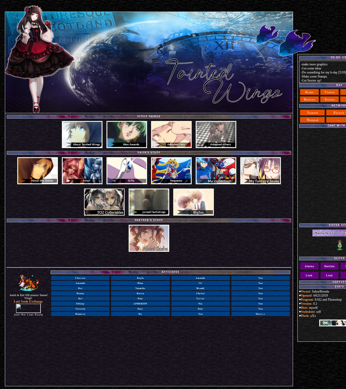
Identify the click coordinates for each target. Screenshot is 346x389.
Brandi (200, 288)
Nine (140, 298)
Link (309, 275)
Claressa (80, 278)
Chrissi (200, 293)
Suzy (140, 308)
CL (200, 283)
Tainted (312, 112)
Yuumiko (140, 288)
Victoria (80, 308)
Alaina (309, 266)
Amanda (80, 283)
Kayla (140, 278)
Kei (80, 298)
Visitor (330, 92)
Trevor (200, 298)
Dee (80, 288)
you (200, 314)
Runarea (80, 314)
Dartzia (329, 266)
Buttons (309, 99)
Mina (140, 283)
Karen (140, 293)
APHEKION (140, 303)
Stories (330, 99)
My (140, 314)
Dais (200, 308)
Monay (80, 293)
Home (309, 92)
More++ (260, 314)
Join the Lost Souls (28, 314)
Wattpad (313, 120)
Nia (200, 303)
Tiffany (80, 303)
